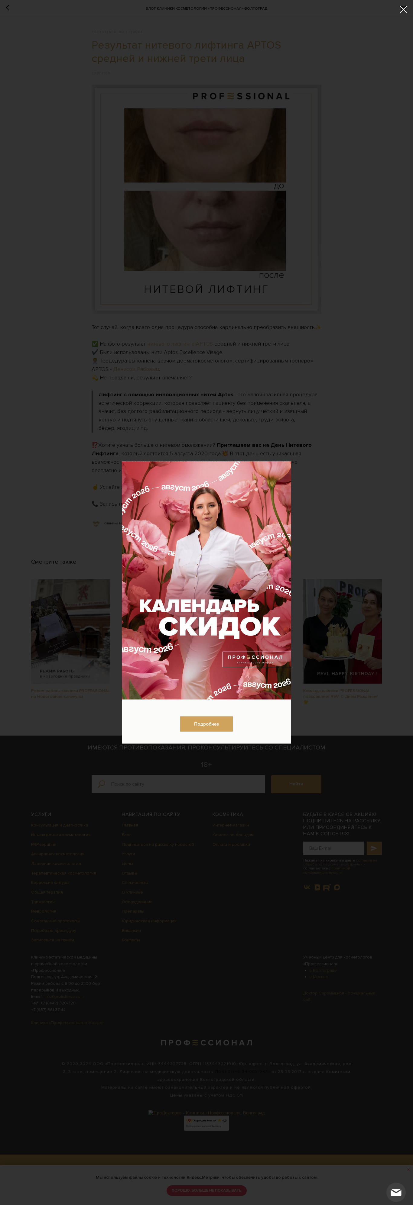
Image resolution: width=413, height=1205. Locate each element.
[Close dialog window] (403, 9)
